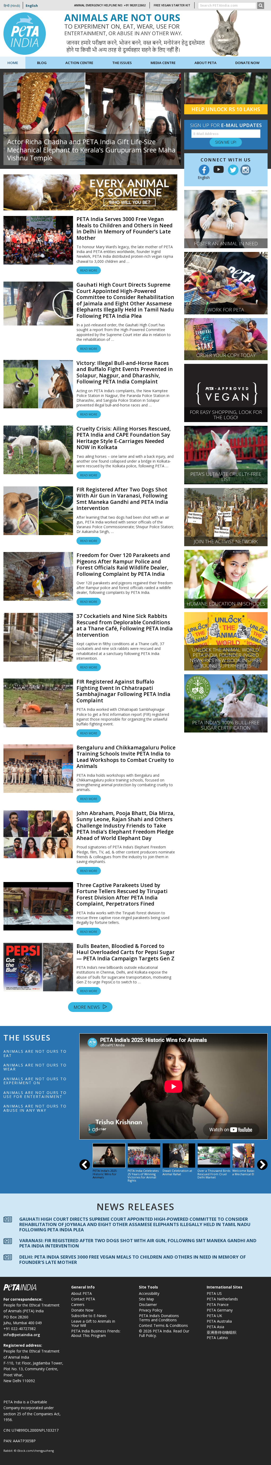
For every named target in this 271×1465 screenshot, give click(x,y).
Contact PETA (83, 1298)
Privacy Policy (150, 1310)
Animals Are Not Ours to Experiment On (35, 1080)
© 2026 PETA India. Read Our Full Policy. (164, 1333)
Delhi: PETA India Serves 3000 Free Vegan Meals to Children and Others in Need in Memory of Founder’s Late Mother (132, 1259)
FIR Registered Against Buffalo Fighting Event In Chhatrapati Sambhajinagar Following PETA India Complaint (123, 691)
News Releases (136, 1206)
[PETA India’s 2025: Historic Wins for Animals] (109, 1155)
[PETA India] (24, 33)
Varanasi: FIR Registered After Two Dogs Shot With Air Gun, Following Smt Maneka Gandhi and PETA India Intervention (137, 1243)
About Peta (205, 62)
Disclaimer (148, 1304)
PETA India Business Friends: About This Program (95, 1333)
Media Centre (163, 62)
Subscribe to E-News (89, 1315)
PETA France (218, 1304)
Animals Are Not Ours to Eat (35, 1053)
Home (12, 62)
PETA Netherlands (222, 1298)
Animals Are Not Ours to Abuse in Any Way (35, 1108)
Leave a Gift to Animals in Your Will (93, 1323)
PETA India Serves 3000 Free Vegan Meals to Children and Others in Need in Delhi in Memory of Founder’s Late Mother (124, 228)
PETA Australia (219, 1321)
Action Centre (79, 62)
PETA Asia (215, 1326)
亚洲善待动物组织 (221, 1332)
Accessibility (149, 1293)
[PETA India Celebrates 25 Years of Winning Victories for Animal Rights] (144, 1155)
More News (87, 1007)
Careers (77, 1304)
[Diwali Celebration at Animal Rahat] (178, 1155)
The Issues (122, 62)
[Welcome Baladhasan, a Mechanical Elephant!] (248, 1155)
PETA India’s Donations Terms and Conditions (159, 1318)
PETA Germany (220, 1310)
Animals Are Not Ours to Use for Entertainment (35, 1094)
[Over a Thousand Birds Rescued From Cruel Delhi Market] (213, 1155)
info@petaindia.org (21, 1334)
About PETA (81, 1293)
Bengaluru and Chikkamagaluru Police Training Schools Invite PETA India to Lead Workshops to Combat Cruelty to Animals (125, 757)
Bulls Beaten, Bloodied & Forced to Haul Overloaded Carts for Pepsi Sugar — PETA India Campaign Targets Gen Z (125, 952)
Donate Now (247, 62)
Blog (42, 62)
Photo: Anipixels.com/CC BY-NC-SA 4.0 (247, 192)
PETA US (214, 1293)
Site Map (146, 1298)
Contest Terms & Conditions (163, 1325)
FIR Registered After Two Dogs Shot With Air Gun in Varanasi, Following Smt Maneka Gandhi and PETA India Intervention (122, 499)
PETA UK (214, 1315)
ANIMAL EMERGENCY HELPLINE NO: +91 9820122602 (110, 5)
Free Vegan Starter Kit (172, 5)
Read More (88, 270)
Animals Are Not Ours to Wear (35, 1066)
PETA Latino (217, 1337)
